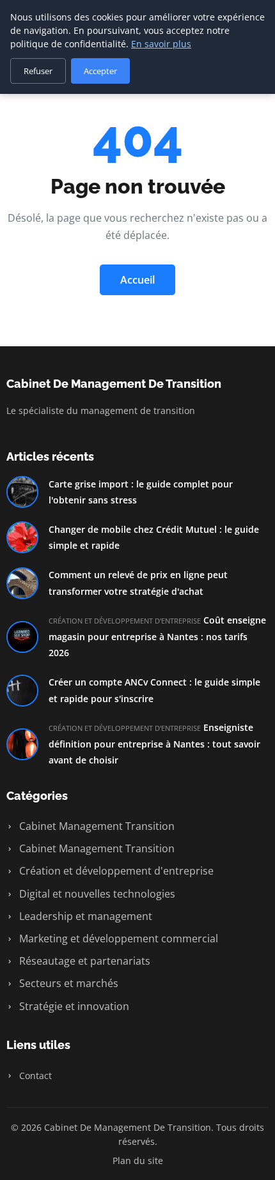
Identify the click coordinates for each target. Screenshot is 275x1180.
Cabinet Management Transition (96, 826)
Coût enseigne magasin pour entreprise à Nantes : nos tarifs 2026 (157, 636)
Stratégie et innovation (73, 1006)
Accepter (100, 71)
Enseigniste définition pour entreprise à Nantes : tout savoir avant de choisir (154, 743)
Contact (34, 1075)
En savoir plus (161, 44)
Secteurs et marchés (67, 983)
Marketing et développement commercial (117, 938)
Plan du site (138, 1160)
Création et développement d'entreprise (115, 871)
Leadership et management (84, 916)
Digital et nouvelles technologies (96, 894)
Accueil (137, 280)
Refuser (38, 71)
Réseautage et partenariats (83, 961)
